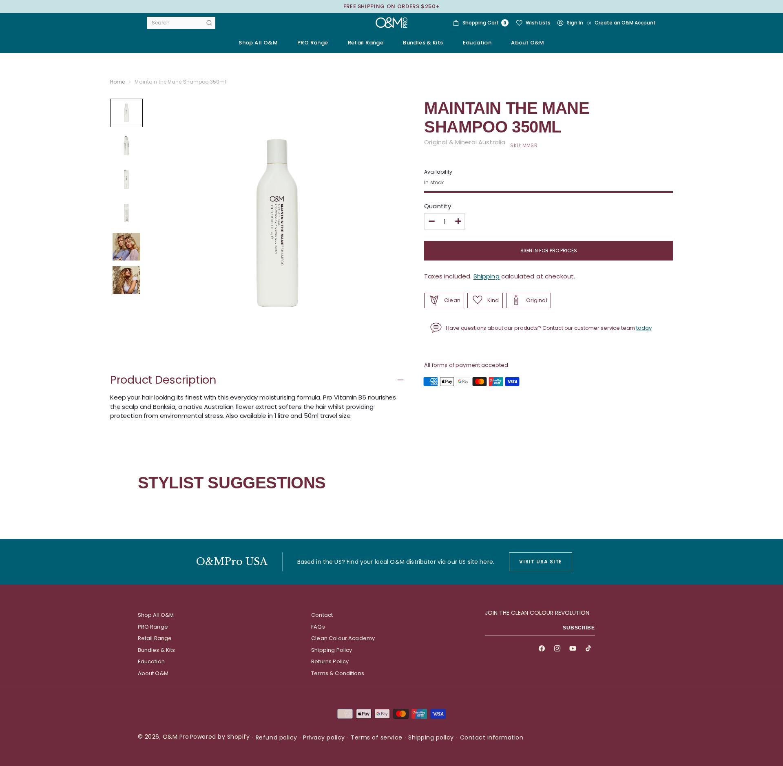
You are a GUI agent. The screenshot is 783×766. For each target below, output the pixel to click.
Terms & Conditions (337, 673)
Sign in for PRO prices (548, 250)
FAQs (318, 627)
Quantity (437, 206)
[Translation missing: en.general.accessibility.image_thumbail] (126, 113)
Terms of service (376, 737)
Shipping (486, 276)
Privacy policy (324, 737)
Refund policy (276, 737)
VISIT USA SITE (540, 561)
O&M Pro (176, 737)
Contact (322, 615)
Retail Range (155, 638)
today (643, 327)
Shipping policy (431, 737)
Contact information (492, 737)
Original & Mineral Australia (464, 142)
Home (117, 81)
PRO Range (153, 627)
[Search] (209, 23)
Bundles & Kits (156, 650)
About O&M (527, 42)
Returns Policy (330, 661)
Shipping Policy (331, 650)
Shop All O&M (258, 42)
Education (151, 661)
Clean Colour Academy (343, 638)
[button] (313, 42)
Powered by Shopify (220, 737)
